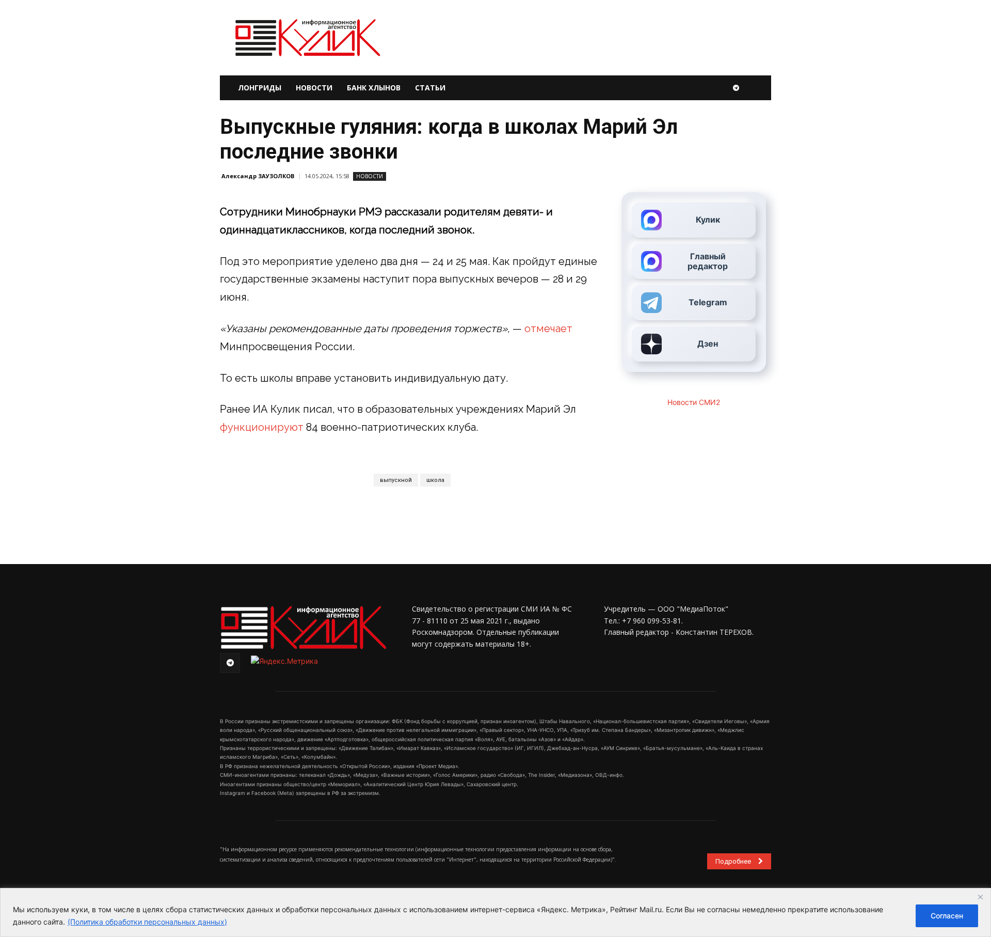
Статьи (430, 87)
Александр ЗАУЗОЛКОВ (257, 176)
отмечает (548, 328)
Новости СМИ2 (693, 402)
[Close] (980, 897)
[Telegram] (736, 87)
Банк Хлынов (374, 87)
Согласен (947, 915)
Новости (314, 87)
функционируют (261, 427)
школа (435, 480)
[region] (495, 912)
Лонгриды (259, 87)
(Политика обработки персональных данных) (147, 921)
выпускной (396, 480)
